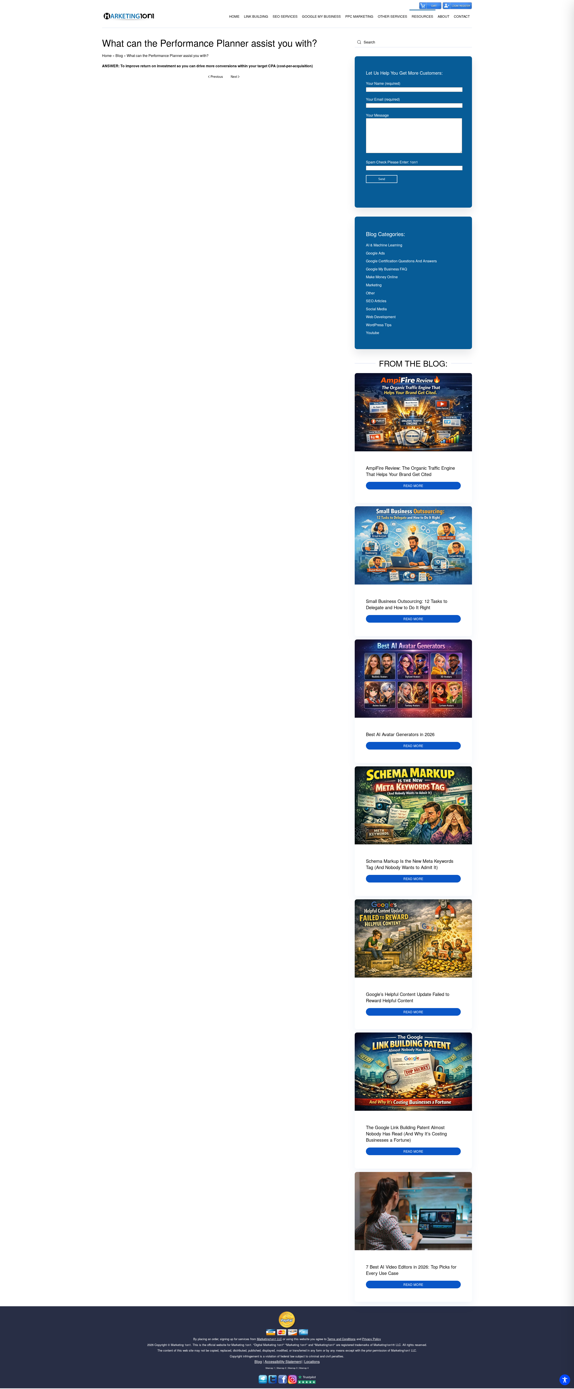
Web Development (381, 316)
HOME (234, 16)
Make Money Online (382, 276)
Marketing (374, 284)
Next (234, 76)
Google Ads (375, 253)
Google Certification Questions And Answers (401, 260)
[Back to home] (129, 16)
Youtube (372, 332)
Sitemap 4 (304, 1368)
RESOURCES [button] (422, 16)
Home (107, 55)
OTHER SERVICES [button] (392, 16)
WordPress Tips (378, 324)
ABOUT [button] (443, 16)
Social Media (376, 308)
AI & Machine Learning (384, 245)
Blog (119, 55)
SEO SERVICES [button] (285, 16)
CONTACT (462, 16)
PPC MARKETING (359, 16)
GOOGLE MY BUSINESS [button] (321, 16)
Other (370, 293)
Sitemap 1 (270, 1368)
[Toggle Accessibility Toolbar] (565, 1380)
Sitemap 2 (281, 1368)
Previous (217, 76)
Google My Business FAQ (386, 269)
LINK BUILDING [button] (256, 16)
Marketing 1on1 (181, 1345)
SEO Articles (376, 300)
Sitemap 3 (292, 1368)
